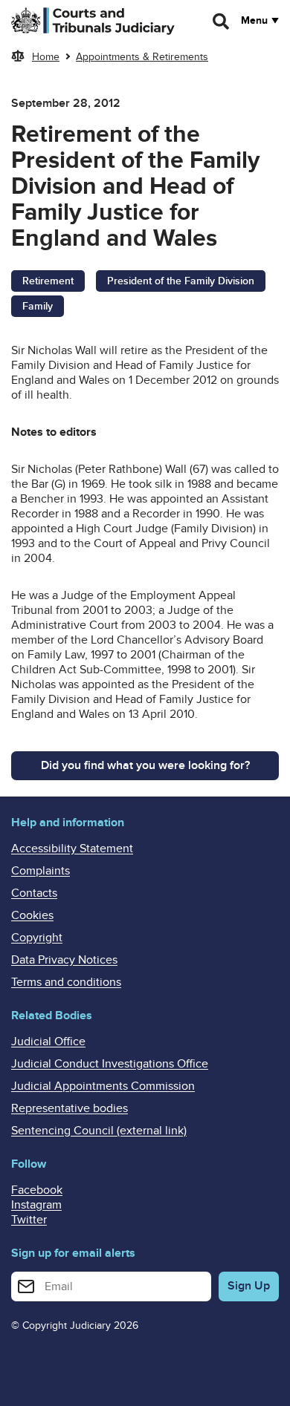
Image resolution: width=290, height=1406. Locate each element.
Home (45, 56)
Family (37, 306)
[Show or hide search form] (222, 21)
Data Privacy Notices (64, 959)
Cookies (32, 915)
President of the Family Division (180, 281)
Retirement (48, 281)
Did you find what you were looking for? (145, 765)
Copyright (36, 937)
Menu (254, 21)
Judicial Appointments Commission (103, 1086)
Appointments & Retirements (142, 56)
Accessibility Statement (72, 848)
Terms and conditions (66, 982)
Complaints (40, 870)
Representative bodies (69, 1108)
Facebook (36, 1190)
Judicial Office (48, 1041)
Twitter (29, 1219)
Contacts (34, 893)
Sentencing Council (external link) (99, 1130)
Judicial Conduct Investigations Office (109, 1063)
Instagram (36, 1204)
